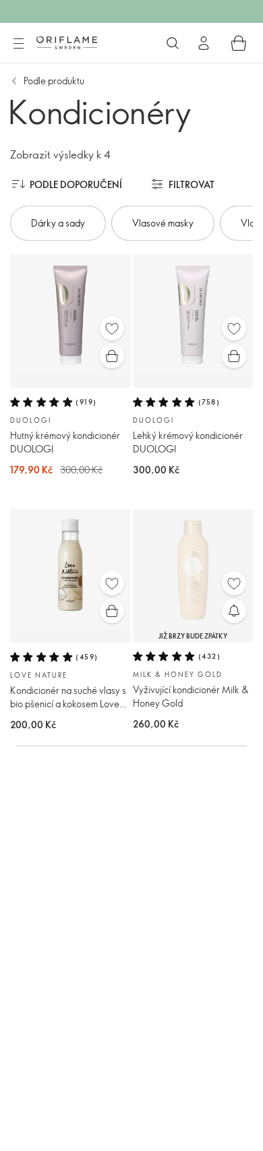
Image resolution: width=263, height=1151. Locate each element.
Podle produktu (54, 80)
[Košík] (239, 43)
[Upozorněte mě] (234, 611)
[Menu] (18, 44)
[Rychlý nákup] (112, 356)
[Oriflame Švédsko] (66, 42)
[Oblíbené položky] (112, 328)
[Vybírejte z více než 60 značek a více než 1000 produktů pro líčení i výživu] (173, 43)
